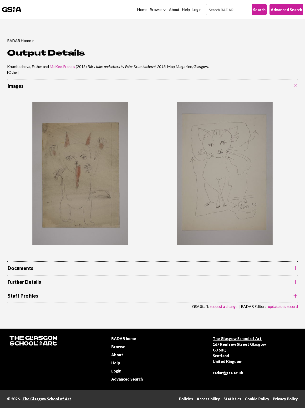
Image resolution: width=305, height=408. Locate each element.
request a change (223, 306)
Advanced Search (286, 9)
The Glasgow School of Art (237, 338)
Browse (156, 9)
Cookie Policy (257, 399)
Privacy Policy (285, 399)
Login (196, 9)
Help (186, 9)
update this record (283, 306)
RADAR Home (19, 40)
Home (142, 9)
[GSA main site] (11, 9)
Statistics (232, 399)
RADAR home (123, 338)
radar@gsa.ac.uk (228, 373)
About (174, 9)
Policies (186, 399)
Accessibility (208, 399)
